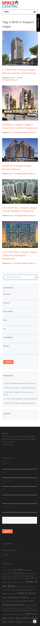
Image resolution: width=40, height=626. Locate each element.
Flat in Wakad (12, 594)
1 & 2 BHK (18, 569)
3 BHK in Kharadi (11, 582)
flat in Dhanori (28, 587)
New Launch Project (25, 601)
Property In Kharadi (16, 610)
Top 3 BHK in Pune (11, 622)
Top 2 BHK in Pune (27, 618)
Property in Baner (31, 605)
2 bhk (20, 573)
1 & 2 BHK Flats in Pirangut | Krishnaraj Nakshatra (20, 399)
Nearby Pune (11, 601)
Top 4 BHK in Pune (27, 622)
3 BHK (31, 578)
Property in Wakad (8, 614)
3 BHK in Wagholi (20, 582)
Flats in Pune (26, 593)
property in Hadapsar (19, 608)
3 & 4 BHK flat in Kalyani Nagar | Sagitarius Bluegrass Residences (19, 255)
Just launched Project (15, 597)
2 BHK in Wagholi (13, 578)
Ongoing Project (13, 604)
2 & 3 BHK (13, 573)
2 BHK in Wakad (24, 578)
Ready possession (20, 614)
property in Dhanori (7, 608)
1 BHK (24, 570)
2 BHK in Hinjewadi (23, 576)
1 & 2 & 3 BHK (7, 570)
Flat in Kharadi (25, 590)
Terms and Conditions (9, 550)
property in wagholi (30, 610)
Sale (28, 614)
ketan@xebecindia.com (10, 80)
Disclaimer (5, 555)
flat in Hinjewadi (13, 590)
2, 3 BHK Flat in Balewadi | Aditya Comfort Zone (19, 383)
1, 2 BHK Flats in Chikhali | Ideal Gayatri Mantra (19, 403)
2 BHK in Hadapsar (11, 576)
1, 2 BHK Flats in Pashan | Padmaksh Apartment (19, 388)
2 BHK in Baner (27, 573)
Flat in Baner (20, 587)
